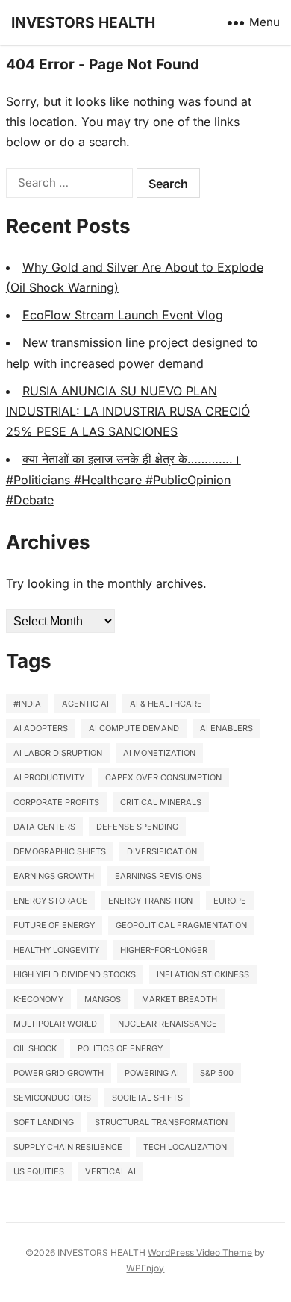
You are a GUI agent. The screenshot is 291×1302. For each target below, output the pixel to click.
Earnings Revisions (158, 876)
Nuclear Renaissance (167, 1023)
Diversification (162, 851)
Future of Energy (54, 925)
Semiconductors (52, 1097)
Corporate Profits (56, 802)
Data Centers (44, 826)
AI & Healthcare (166, 703)
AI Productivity (48, 777)
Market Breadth (179, 999)
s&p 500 (217, 1073)
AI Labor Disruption (57, 753)
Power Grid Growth (58, 1073)
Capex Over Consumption (163, 777)
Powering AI (152, 1073)
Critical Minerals (160, 802)
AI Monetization (159, 753)
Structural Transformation (161, 1122)
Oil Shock (35, 1048)
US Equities (38, 1171)
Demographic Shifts (59, 851)
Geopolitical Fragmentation (181, 925)
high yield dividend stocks (74, 974)
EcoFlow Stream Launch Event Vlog (122, 314)
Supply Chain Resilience (67, 1147)
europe (229, 900)
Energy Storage (50, 900)
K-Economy (38, 999)
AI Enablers (226, 728)
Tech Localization (185, 1147)
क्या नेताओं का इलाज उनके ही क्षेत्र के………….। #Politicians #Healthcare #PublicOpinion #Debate (123, 479)
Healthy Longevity (56, 950)
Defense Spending (137, 826)
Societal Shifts (147, 1097)
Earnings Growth (53, 876)
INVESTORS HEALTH (83, 22)
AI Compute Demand (134, 728)
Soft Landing (43, 1122)
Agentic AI (85, 703)
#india (27, 703)
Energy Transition (150, 900)
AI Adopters (40, 728)
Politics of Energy (120, 1048)
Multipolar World (55, 1023)
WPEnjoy (145, 1268)
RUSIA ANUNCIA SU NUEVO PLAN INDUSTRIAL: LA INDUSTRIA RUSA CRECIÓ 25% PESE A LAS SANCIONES (128, 411)
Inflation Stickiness (203, 974)
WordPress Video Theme (200, 1252)
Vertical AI (110, 1171)
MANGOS (102, 999)
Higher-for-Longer (163, 950)
